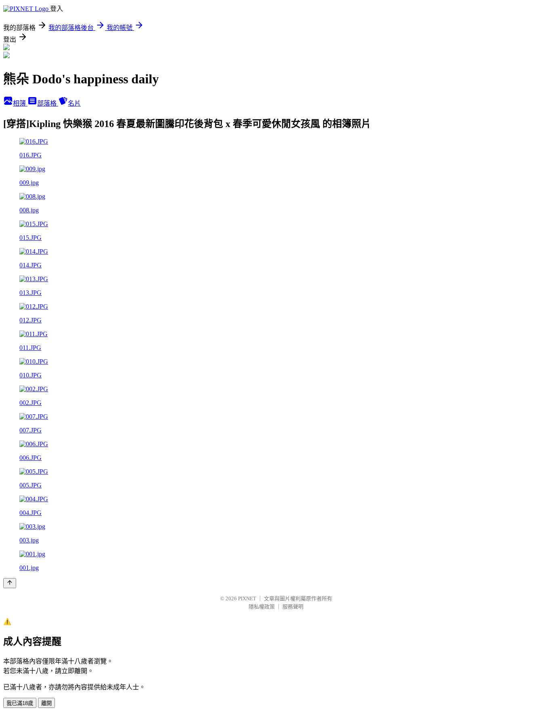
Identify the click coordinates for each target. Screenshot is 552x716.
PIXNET (247, 598)
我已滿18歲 (19, 703)
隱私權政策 (262, 607)
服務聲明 (292, 607)
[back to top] (9, 583)
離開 (46, 703)
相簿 (20, 103)
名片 (74, 103)
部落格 (47, 103)
